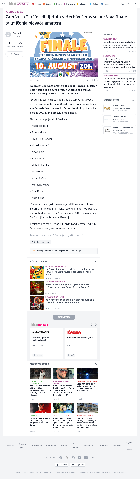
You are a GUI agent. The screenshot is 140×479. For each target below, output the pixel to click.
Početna (10, 445)
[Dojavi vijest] (129, 3)
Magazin (70, 3)
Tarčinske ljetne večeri (40, 242)
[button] (91, 324)
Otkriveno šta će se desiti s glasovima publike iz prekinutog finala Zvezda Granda (69, 301)
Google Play (79, 464)
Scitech (96, 3)
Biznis (48, 3)
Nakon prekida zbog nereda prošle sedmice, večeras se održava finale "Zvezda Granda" (67, 286)
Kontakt (64, 445)
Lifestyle (84, 3)
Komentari (51, 445)
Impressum (36, 445)
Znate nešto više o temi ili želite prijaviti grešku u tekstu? (56, 235)
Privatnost (104, 445)
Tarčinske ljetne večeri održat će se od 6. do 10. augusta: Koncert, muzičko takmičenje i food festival (69, 272)
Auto (106, 3)
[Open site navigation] (4, 4)
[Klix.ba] (19, 3)
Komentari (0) (63, 317)
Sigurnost (117, 445)
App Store (63, 464)
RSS (92, 457)
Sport (58, 3)
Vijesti (38, 3)
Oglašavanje (88, 445)
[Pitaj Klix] (122, 3)
